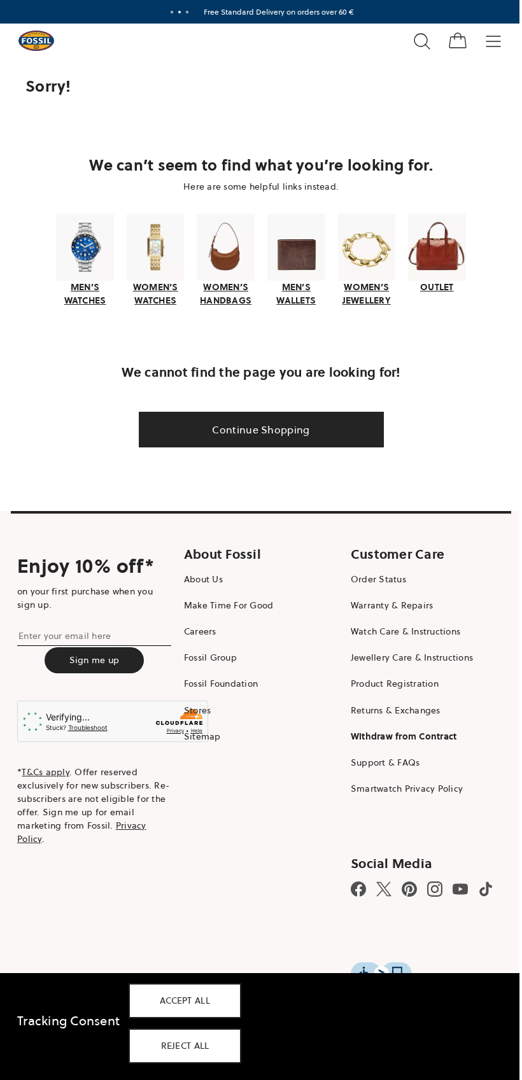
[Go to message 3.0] (182, 12)
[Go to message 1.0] (167, 12)
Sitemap (199, 734)
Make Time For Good (226, 603)
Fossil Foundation (218, 682)
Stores (194, 708)
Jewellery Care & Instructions (405, 656)
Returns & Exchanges (389, 708)
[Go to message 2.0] (175, 12)
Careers (197, 630)
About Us (200, 577)
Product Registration (388, 682)
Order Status (372, 577)
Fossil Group (207, 656)
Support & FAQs (379, 761)
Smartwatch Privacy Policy (400, 787)
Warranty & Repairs (385, 603)
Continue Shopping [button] (256, 428)
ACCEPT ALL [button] (185, 1000)
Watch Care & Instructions (399, 630)
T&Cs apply (45, 770)
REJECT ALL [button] (185, 1045)
